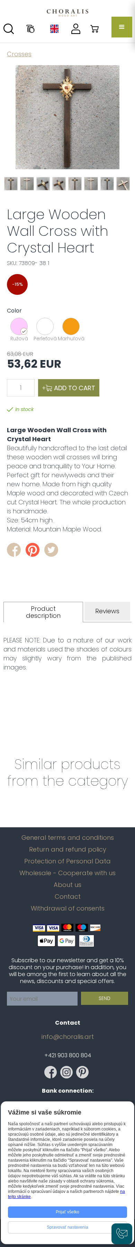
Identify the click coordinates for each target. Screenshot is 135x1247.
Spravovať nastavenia (67, 1227)
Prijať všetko (67, 1212)
